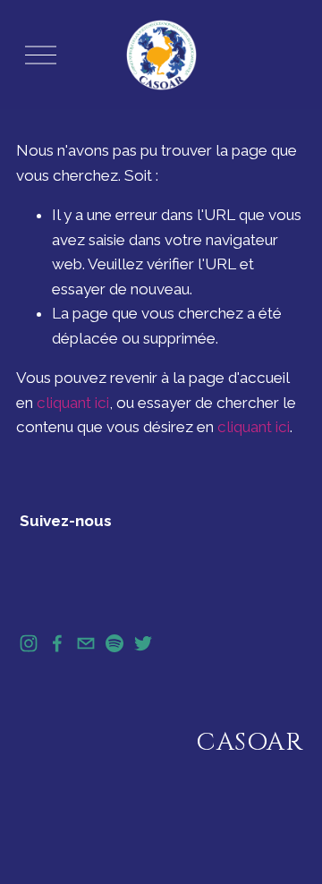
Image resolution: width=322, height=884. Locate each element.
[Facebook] (57, 643)
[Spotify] (114, 643)
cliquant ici (73, 403)
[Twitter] (143, 643)
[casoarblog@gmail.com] (86, 643)
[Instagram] (29, 643)
